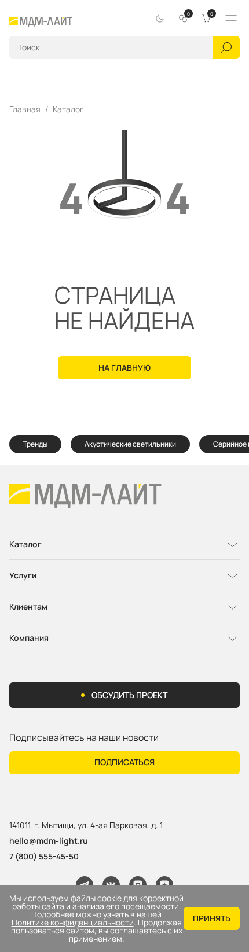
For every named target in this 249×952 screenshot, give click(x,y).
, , (86, 826)
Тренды (35, 444)
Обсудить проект (129, 694)
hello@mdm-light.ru (48, 840)
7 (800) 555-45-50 (44, 856)
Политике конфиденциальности (73, 922)
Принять (211, 918)
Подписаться (124, 762)
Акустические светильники (130, 444)
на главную (124, 367)
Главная (25, 109)
